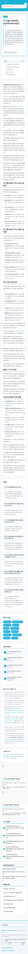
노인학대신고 (7, 758)
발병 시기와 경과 (9, 72)
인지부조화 (7, 625)
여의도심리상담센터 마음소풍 (12, 779)
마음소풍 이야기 (10, 720)
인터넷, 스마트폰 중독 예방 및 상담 (12, 892)
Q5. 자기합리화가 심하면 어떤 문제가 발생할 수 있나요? (14, 556)
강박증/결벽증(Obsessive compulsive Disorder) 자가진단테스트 (15, 828)
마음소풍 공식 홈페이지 (7, 947)
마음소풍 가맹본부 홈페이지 (8, 950)
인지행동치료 (18, 331)
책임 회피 (15, 631)
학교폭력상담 (13, 756)
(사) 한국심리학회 (8, 911)
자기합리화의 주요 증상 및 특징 (12, 64)
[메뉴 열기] (25, 4)
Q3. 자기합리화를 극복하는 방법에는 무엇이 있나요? (14, 521)
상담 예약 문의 (13, 739)
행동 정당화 (8, 634)
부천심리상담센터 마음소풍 (11, 805)
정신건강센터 (12, 712)
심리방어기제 (15, 628)
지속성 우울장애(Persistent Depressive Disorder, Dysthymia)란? (15, 835)
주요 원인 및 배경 (9, 69)
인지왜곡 (16, 625)
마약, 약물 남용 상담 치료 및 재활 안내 (13, 900)
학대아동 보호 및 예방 (9, 889)
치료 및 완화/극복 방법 (11, 74)
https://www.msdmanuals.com (13, 710)
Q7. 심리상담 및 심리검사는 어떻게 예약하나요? (14, 591)
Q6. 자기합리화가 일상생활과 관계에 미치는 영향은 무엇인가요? (14, 572)
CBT (13, 401)
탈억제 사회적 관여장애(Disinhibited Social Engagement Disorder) (15, 849)
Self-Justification (18, 622)
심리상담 (15, 638)
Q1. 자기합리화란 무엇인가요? (13, 487)
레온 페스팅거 (18, 106)
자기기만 (7, 631)
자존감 (6, 628)
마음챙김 (7, 638)
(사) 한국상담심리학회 (9, 907)
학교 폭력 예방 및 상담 (9, 896)
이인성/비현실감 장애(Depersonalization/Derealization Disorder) (15, 856)
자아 (17, 376)
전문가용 (18, 708)
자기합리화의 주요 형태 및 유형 (12, 67)
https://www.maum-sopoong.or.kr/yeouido (10, 780)
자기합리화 (7, 622)
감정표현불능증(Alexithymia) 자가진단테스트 (15, 842)
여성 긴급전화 (7, 754)
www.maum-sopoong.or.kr (13, 719)
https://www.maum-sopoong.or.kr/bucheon (11, 807)
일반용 (13, 708)
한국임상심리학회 (8, 904)
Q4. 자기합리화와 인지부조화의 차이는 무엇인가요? (14, 537)
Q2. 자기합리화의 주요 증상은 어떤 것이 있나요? (14, 504)
